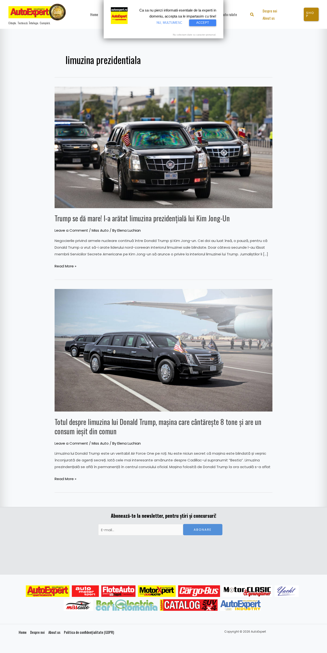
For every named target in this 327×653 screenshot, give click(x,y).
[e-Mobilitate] (127, 605)
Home (23, 632)
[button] (252, 15)
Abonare (203, 529)
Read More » (65, 266)
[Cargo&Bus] (199, 591)
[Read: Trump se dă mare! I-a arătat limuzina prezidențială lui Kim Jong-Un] (163, 146)
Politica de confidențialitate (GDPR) (89, 632)
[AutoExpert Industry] (240, 605)
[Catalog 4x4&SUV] (189, 605)
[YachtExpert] (287, 591)
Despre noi (37, 632)
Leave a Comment (71, 230)
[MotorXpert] (157, 591)
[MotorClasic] (247, 591)
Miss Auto (100, 230)
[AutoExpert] (47, 591)
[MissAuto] (79, 605)
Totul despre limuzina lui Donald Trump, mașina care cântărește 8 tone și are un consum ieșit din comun (158, 426)
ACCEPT (202, 22)
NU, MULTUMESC (169, 22)
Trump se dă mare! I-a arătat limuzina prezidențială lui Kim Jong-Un (142, 218)
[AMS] (85, 591)
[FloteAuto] (118, 591)
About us (54, 632)
